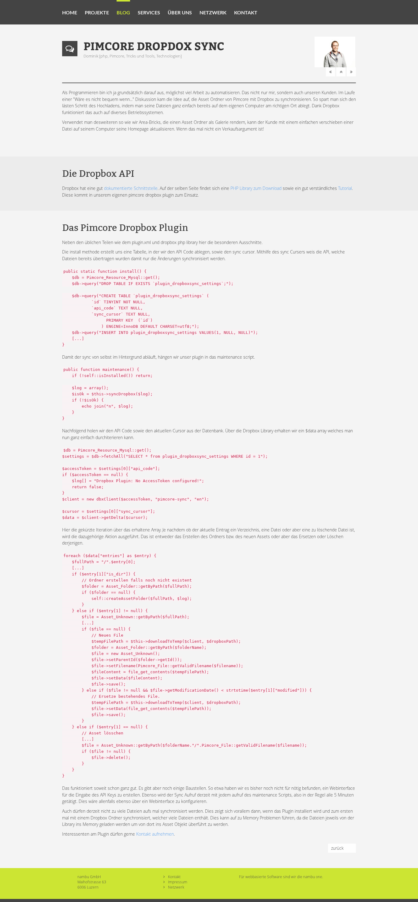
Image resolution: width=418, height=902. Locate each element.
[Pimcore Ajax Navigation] (351, 72)
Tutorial (345, 188)
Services (149, 12)
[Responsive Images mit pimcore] (330, 72)
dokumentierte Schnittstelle (131, 188)
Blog (123, 12)
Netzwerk (213, 12)
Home (69, 12)
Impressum (177, 881)
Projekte (97, 12)
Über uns (180, 12)
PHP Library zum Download (256, 188)
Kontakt (245, 12)
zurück (337, 848)
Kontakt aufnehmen (155, 834)
